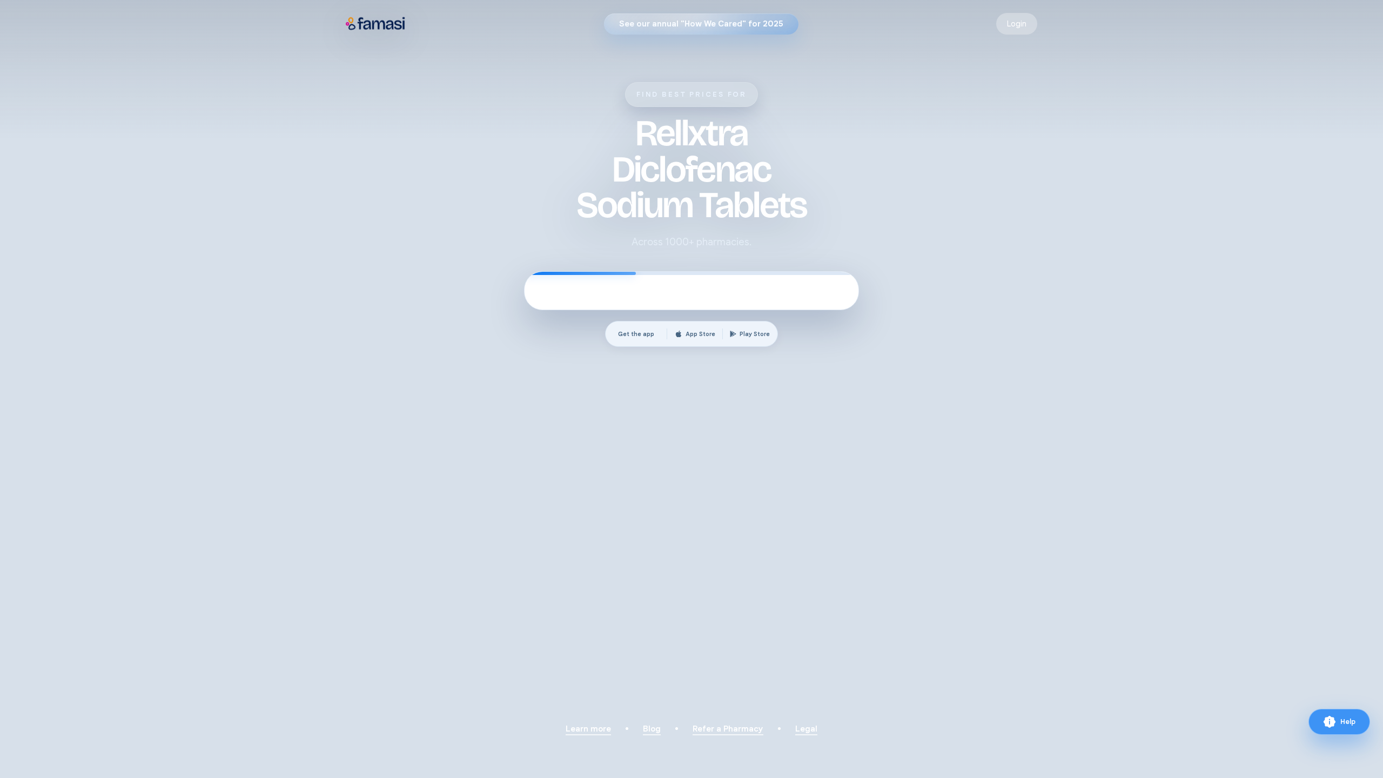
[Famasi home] (376, 23)
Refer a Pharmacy (728, 729)
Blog (652, 729)
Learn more (588, 729)
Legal (806, 729)
